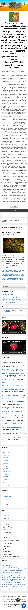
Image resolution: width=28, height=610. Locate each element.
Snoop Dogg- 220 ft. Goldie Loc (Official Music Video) (14, 299)
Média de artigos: (7, 551)
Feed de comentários (7, 517)
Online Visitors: (6, 524)
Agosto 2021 (5, 476)
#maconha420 (22, 569)
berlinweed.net (5, 437)
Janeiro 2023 (6, 466)
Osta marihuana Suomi (15, 411)
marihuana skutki (6, 278)
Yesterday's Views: (7, 529)
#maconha (15, 569)
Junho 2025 (5, 454)
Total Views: (6, 537)
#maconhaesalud (15, 574)
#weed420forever (5, 579)
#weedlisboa (10, 579)
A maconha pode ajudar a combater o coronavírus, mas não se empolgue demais (13, 229)
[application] (14, 327)
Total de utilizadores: (7, 549)
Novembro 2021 (6, 471)
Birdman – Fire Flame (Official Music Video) (12, 301)
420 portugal (21, 581)
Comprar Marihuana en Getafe (15, 427)
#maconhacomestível (7, 570)
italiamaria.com (5, 360)
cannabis (12, 582)
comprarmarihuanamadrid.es (8, 379)
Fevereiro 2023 (6, 465)
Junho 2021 (5, 479)
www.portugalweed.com (9, 589)
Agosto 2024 (5, 457)
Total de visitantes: (7, 538)
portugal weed (17, 588)
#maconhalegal (6, 576)
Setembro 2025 (6, 452)
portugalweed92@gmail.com (8, 236)
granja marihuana (18, 273)
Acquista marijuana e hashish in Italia (18, 360)
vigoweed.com (5, 432)
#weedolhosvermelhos (17, 579)
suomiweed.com (5, 411)
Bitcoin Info (5, 495)
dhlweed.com (5, 373)
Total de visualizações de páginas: (10, 540)
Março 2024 (5, 458)
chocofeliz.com (5, 385)
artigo (4, 493)
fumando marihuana (14, 271)
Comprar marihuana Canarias (17, 395)
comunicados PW (7, 496)
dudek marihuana (20, 270)
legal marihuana (10, 274)
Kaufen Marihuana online (14, 437)
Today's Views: (6, 526)
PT (3, 501)
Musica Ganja (6, 499)
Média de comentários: (8, 553)
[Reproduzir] (4, 332)
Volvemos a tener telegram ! (9, 294)
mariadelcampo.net (6, 401)
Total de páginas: (7, 545)
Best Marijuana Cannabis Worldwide (16, 373)
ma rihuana (16, 274)
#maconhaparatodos (16, 576)
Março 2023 (5, 463)
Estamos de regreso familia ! (9, 302)
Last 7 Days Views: (7, 532)
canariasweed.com (6, 395)
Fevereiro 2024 (6, 460)
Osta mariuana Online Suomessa (16, 365)
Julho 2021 (5, 477)
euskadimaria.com (6, 369)
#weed (18, 577)
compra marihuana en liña (14, 432)
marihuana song (13, 278)
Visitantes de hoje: (7, 527)
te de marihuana (13, 281)
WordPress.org (6, 518)
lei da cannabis (15, 584)
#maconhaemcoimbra (17, 572)
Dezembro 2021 (6, 470)
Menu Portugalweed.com (8, 498)
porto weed (7, 588)
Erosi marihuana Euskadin (16, 369)
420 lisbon (11, 581)
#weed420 (22, 577)
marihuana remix (21, 277)
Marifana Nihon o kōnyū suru (8, 419)
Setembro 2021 (6, 474)
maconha (5, 586)
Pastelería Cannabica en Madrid (16, 385)
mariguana (22, 274)
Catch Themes (17, 607)
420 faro (7, 580)
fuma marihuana (5, 271)
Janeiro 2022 (6, 468)
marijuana (4, 279)
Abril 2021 (5, 482)
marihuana (4, 275)
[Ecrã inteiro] (24, 332)
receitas (4, 503)
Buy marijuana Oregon (15, 423)
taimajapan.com (5, 415)
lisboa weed (22, 584)
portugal (12, 588)
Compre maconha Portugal (16, 407)
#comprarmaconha (6, 565)
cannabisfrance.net (6, 389)
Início (3, 215)
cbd (18, 582)
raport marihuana (6, 281)
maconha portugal (12, 586)
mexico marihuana (11, 279)
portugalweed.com (6, 407)
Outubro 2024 (6, 455)
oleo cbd (18, 586)
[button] (24, 606)
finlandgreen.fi (5, 365)
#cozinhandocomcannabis (6, 569)
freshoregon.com (5, 423)
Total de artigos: (6, 543)
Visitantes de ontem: (7, 531)
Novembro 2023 (6, 462)
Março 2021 (5, 484)
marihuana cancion (11, 275)
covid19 (22, 583)
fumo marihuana (10, 273)
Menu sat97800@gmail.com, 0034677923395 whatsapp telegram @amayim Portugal (13, 311)
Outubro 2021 (6, 473)
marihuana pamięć (13, 277)
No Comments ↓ (19, 236)
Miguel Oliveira (6, 310)
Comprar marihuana (15, 401)
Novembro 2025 (6, 451)
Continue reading (7, 267)
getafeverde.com (5, 427)
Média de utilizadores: (8, 554)
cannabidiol (5, 583)
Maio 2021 (5, 481)
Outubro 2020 (6, 485)
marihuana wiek (20, 278)
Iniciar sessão (6, 513)
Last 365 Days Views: (8, 535)
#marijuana (13, 577)
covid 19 (3, 584)
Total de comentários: (8, 546)
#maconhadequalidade (7, 572)
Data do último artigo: (8, 556)
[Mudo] (22, 332)
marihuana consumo (20, 275)
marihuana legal (5, 277)
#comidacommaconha (6, 564)
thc (20, 588)
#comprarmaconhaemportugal (10, 567)
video (4, 506)
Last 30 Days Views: (7, 534)
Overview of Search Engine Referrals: (11, 542)
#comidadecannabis (15, 563)
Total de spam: (6, 548)
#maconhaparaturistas (6, 577)
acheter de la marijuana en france (18, 389)
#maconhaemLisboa (6, 574)
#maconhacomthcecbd (17, 570)
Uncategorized (9, 270)
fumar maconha (9, 584)
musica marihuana (19, 279)
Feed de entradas (7, 515)
